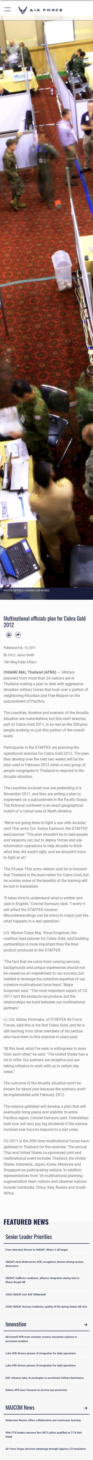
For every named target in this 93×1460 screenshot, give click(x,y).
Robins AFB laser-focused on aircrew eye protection (36, 1390)
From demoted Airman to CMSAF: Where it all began (36, 1249)
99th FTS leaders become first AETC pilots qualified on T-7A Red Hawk (43, 1434)
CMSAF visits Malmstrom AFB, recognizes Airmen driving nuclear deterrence (44, 1264)
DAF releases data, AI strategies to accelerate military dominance (44, 1377)
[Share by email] (18, 635)
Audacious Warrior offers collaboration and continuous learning (43, 1420)
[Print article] (9, 635)
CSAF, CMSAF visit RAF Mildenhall (25, 1294)
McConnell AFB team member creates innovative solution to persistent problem (41, 1339)
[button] (8, 10)
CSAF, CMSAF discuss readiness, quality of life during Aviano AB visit (46, 1306)
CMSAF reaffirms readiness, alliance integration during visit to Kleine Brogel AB (42, 1280)
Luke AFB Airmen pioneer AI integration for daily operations (40, 1353)
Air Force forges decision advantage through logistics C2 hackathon (45, 1448)
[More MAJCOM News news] (85, 1408)
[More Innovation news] (85, 1325)
